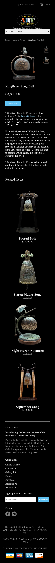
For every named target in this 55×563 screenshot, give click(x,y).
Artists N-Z (10, 487)
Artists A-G (10, 480)
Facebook (7, 513)
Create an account (30, 5)
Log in (18, 5)
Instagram (14, 513)
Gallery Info (11, 472)
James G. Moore (19, 40)
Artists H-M (11, 483)
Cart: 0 (47, 5)
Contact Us (10, 468)
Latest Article (11, 427)
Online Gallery (12, 464)
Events (8, 476)
